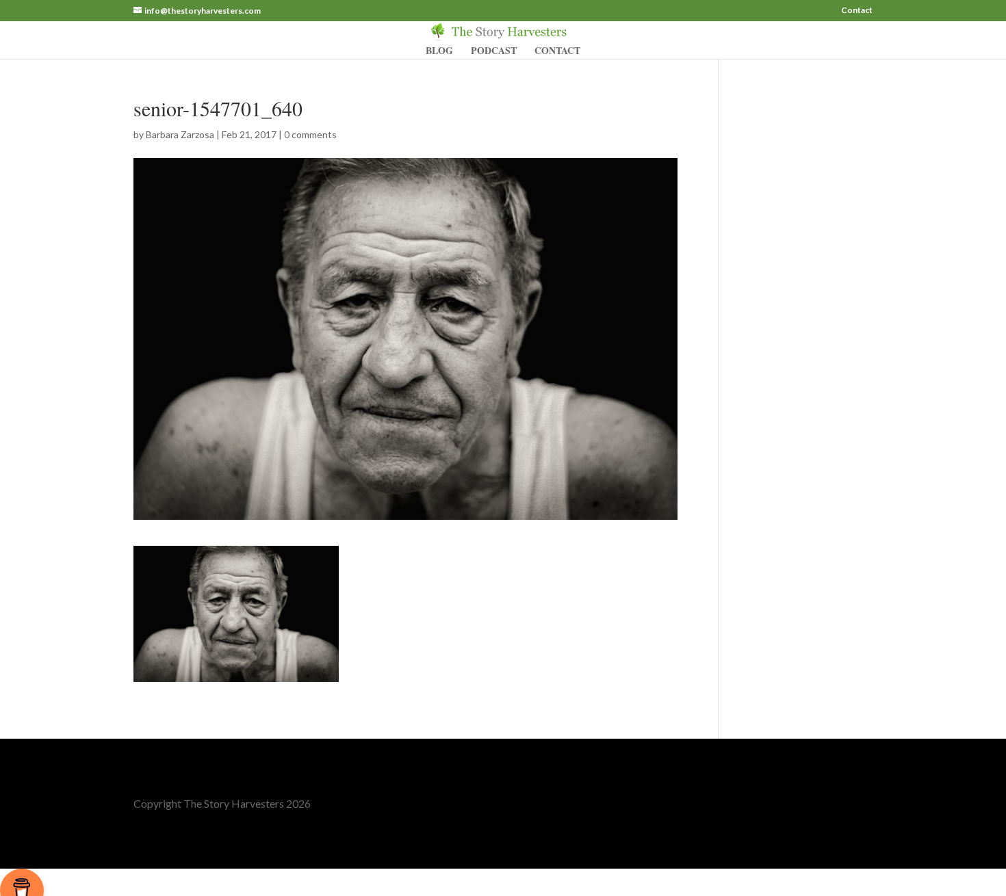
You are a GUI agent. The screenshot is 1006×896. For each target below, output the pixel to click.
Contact (857, 10)
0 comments (310, 134)
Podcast (494, 51)
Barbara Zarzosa (180, 134)
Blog (439, 51)
